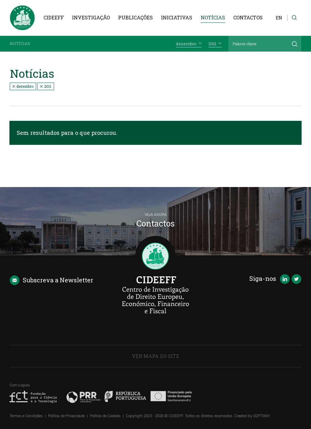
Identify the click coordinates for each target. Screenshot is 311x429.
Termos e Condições (26, 416)
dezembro (24, 86)
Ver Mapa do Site (155, 356)
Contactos (248, 17)
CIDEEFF (53, 17)
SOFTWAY (261, 416)
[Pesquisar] (294, 44)
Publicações (135, 17)
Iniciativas (176, 17)
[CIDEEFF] (22, 18)
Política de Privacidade (66, 416)
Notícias (213, 17)
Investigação (91, 17)
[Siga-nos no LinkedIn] (285, 279)
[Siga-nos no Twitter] (296, 279)
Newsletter (58, 280)
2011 (47, 86)
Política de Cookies (105, 416)
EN (279, 18)
